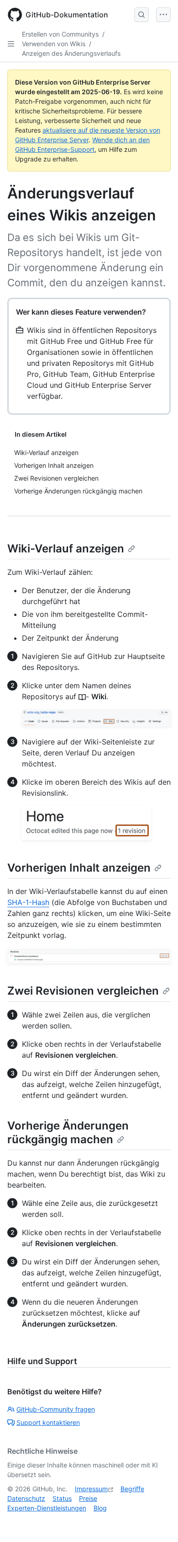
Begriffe (132, 1489)
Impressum (91, 1489)
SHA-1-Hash (28, 902)
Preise (88, 1498)
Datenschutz (26, 1498)
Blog (100, 1508)
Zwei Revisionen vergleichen (83, 990)
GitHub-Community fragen (55, 1409)
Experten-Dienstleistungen (46, 1508)
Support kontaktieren (48, 1422)
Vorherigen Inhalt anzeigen (79, 867)
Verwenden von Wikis (53, 44)
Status (62, 1498)
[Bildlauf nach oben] (158, 1522)
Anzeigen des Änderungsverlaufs (71, 53)
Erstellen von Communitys (60, 34)
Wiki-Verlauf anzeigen (65, 548)
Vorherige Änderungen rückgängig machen (68, 1132)
